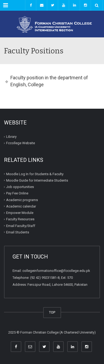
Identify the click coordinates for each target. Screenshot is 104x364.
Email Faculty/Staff (20, 226)
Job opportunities (20, 187)
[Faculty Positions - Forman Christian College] (52, 24)
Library (11, 137)
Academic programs (22, 200)
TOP (52, 312)
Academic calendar (21, 206)
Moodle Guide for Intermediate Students (37, 180)
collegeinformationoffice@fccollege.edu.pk (56, 271)
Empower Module (19, 213)
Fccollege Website (20, 143)
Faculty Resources (20, 219)
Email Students (17, 232)
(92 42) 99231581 (43, 278)
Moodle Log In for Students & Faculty (34, 174)
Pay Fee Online (17, 193)
